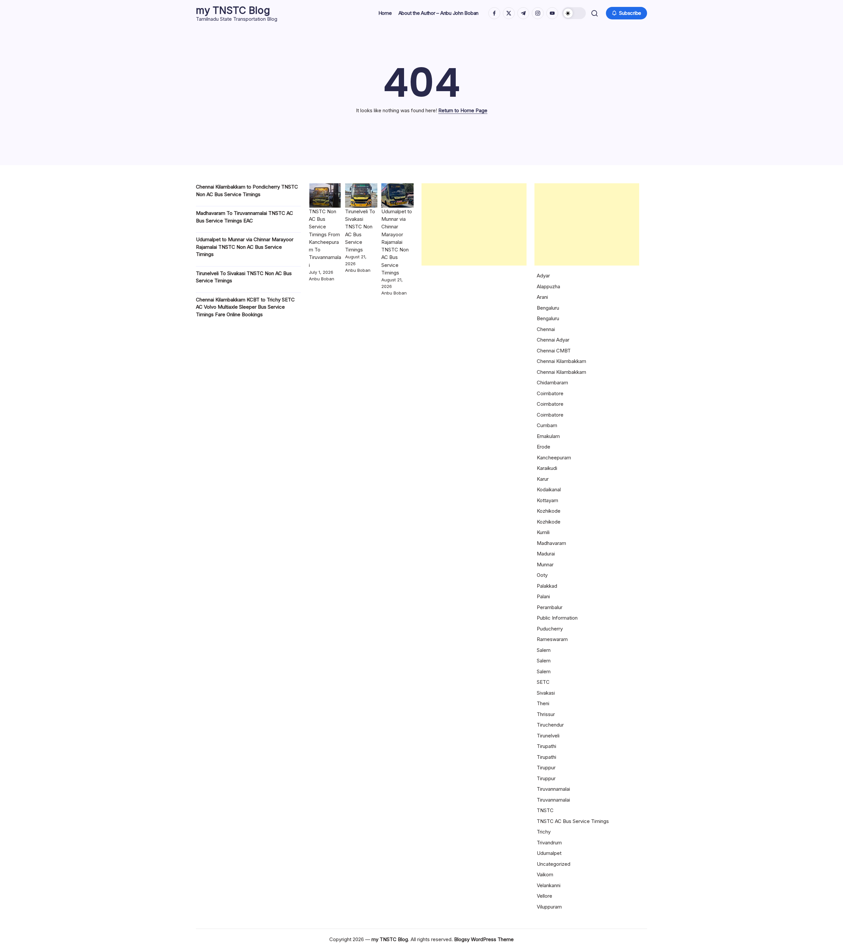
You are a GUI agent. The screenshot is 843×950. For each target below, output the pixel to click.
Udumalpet (549, 853)
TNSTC (545, 810)
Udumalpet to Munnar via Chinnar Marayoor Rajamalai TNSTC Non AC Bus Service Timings (244, 246)
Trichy (544, 832)
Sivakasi (546, 693)
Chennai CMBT (554, 350)
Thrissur (546, 714)
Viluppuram (549, 907)
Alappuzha (548, 286)
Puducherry (550, 629)
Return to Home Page (462, 110)
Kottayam (547, 500)
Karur (543, 479)
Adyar (543, 275)
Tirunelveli (548, 735)
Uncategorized (553, 864)
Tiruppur (546, 767)
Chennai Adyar (553, 340)
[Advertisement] (474, 224)
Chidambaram (552, 382)
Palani (543, 596)
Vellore (544, 896)
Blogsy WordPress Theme (484, 939)
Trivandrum (549, 842)
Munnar (545, 564)
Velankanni (548, 885)
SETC (543, 682)
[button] (574, 13)
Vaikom (545, 874)
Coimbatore (550, 393)
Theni (543, 703)
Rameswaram (552, 639)
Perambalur (549, 607)
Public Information (557, 618)
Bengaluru (548, 308)
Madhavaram (551, 543)
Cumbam (547, 425)
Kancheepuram (554, 457)
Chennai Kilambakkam (561, 361)
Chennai (546, 329)
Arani (542, 297)
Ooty (542, 575)
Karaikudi (547, 468)
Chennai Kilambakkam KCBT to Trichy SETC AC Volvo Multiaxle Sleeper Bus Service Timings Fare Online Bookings (245, 307)
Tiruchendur (550, 725)
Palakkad (547, 586)
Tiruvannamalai (553, 789)
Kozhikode (548, 511)
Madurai (546, 554)
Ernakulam (548, 436)
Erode (543, 447)
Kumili (543, 532)
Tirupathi (546, 746)
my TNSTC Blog (233, 10)
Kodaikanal (549, 489)
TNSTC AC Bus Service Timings (573, 821)
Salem (544, 650)
